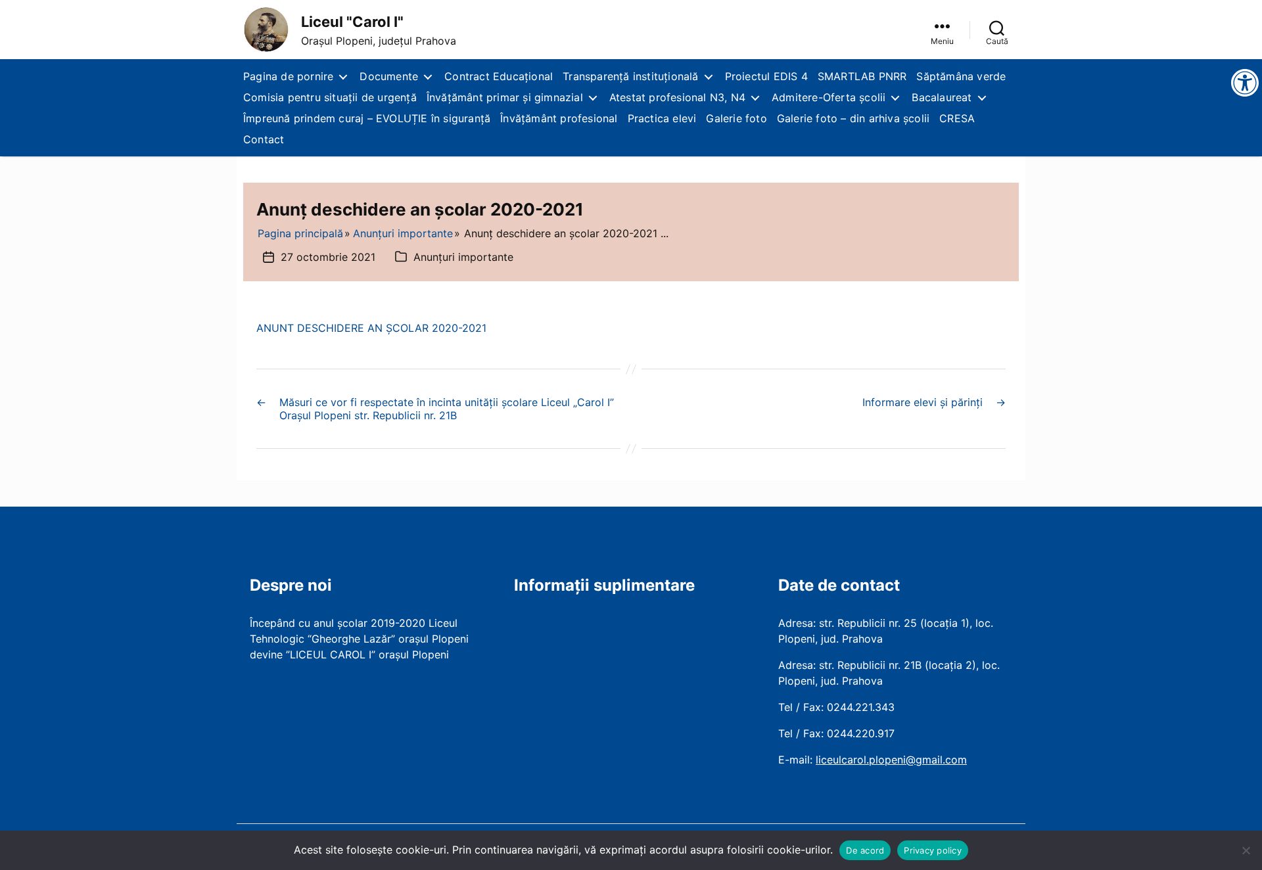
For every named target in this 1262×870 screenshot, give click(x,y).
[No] (1245, 850)
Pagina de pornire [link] (288, 76)
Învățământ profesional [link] (558, 118)
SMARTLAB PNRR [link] (862, 76)
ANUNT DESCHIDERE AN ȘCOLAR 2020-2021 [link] (371, 327)
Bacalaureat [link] (941, 97)
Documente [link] (389, 76)
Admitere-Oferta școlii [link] (828, 97)
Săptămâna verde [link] (961, 76)
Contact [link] (263, 139)
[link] (266, 30)
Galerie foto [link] (736, 118)
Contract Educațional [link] (498, 76)
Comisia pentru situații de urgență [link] (330, 97)
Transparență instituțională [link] (630, 76)
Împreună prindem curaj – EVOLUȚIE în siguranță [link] (366, 118)
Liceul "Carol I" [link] (352, 21)
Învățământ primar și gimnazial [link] (505, 97)
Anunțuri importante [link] (463, 256)
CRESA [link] (957, 118)
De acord (865, 850)
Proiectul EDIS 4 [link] (766, 76)
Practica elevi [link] (662, 118)
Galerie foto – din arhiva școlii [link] (853, 118)
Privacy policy (933, 850)
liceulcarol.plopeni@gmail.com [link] (891, 759)
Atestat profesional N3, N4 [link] (677, 97)
